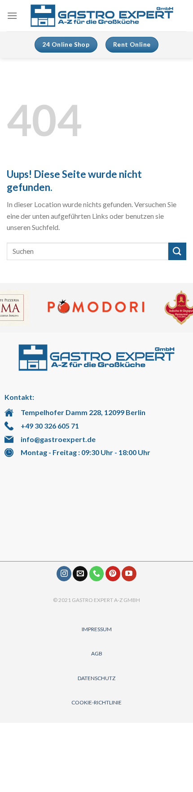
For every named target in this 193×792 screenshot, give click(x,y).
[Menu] (12, 15)
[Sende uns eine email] (80, 573)
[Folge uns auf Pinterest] (112, 573)
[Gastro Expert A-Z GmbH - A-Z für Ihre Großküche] (102, 15)
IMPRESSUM (97, 629)
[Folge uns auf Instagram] (64, 573)
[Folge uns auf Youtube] (129, 573)
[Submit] (177, 251)
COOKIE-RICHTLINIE (96, 702)
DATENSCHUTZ (96, 678)
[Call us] (96, 573)
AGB (96, 653)
